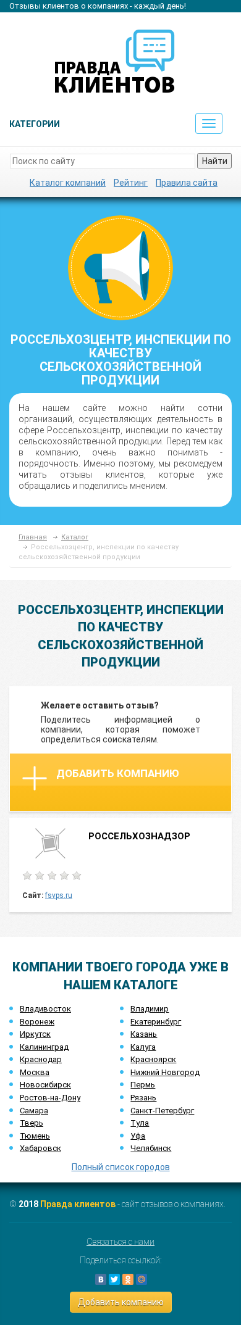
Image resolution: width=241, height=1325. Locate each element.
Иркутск (35, 1034)
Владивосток (45, 1008)
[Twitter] (114, 1279)
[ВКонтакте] (100, 1279)
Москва (34, 1072)
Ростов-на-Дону (50, 1097)
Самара (34, 1110)
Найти (214, 161)
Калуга (143, 1047)
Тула (139, 1123)
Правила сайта (187, 183)
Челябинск (150, 1148)
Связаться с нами (120, 1242)
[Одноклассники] (127, 1279)
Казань (143, 1034)
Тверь (31, 1123)
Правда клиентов (78, 1204)
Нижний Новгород (165, 1072)
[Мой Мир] (141, 1279)
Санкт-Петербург (162, 1110)
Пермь (142, 1084)
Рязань (143, 1097)
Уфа (137, 1135)
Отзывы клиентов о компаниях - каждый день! (97, 5)
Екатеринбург (155, 1021)
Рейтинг (131, 183)
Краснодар (41, 1059)
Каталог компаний (68, 183)
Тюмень (35, 1135)
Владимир (149, 1008)
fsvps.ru (58, 895)
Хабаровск (40, 1148)
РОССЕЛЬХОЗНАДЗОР (139, 836)
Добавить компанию (117, 773)
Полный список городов (121, 1167)
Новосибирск (45, 1084)
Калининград (44, 1047)
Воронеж (37, 1021)
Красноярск (153, 1059)
